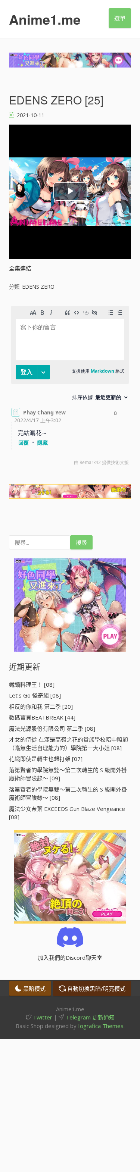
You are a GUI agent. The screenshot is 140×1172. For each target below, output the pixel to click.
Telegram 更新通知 (89, 1017)
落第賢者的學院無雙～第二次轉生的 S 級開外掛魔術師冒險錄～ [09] (68, 774)
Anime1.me (45, 19)
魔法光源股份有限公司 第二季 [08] (52, 728)
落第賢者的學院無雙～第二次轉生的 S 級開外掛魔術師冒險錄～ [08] (68, 794)
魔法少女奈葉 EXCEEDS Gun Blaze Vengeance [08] (67, 813)
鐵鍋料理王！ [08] (32, 684)
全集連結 (20, 268)
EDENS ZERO (38, 286)
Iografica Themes (101, 1026)
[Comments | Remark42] (70, 387)
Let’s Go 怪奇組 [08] (35, 695)
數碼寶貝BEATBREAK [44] (42, 717)
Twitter (41, 1017)
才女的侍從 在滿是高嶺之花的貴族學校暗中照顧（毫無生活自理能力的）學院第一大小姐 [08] (68, 744)
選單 (119, 18)
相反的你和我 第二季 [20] (41, 706)
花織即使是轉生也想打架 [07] (46, 758)
